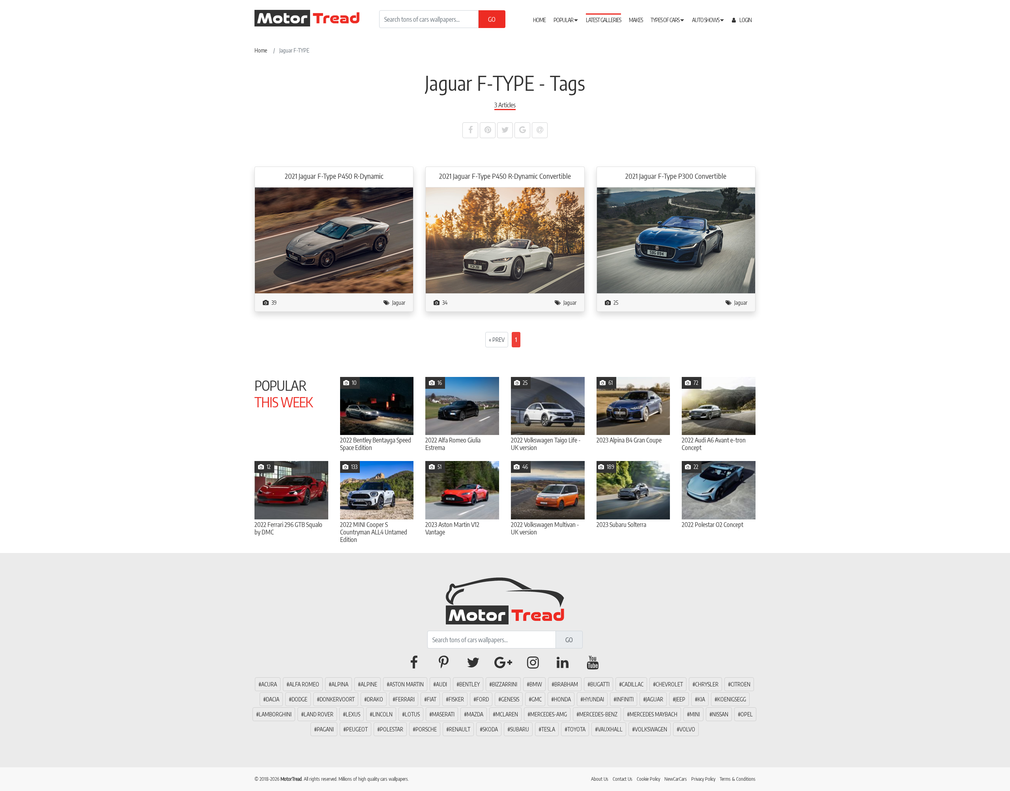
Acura (269, 684)
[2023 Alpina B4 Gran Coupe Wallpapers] (633, 406)
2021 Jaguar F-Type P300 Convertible (675, 176)
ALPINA (339, 684)
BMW (535, 684)
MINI (695, 714)
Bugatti (600, 684)
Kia (701, 699)
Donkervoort (337, 699)
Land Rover (318, 714)
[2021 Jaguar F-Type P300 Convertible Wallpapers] (676, 239)
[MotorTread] (505, 599)
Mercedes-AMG (548, 714)
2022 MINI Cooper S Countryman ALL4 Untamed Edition (373, 532)
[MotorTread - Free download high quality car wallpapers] (313, 18)
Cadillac (632, 684)
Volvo (687, 729)
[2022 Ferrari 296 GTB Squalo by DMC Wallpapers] (291, 490)
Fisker (456, 699)
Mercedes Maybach (653, 714)
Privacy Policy (703, 779)
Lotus (412, 714)
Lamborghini (275, 714)
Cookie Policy (648, 779)
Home (539, 20)
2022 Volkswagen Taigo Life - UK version (546, 444)
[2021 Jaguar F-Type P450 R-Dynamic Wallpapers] (334, 239)
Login (745, 20)
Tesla (548, 729)
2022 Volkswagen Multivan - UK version (545, 528)
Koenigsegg (731, 699)
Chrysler (706, 684)
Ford (482, 699)
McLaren (507, 714)
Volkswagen (651, 729)
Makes (636, 20)
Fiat (431, 699)
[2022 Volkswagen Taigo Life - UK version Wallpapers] (548, 406)
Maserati (443, 714)
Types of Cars (665, 20)
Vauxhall (610, 729)
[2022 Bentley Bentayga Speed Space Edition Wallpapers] (377, 406)
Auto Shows (706, 20)
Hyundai (593, 699)
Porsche (426, 729)
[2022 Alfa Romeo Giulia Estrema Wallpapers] (462, 406)
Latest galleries (603, 20)
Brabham (566, 684)
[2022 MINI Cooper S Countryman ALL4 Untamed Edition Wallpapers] (377, 490)
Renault (459, 729)
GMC (536, 699)
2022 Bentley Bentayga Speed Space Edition (375, 444)
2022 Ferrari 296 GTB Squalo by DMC (288, 528)
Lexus (353, 714)
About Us (599, 779)
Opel (747, 714)
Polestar (391, 729)
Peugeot (357, 729)
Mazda (475, 714)
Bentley (469, 684)
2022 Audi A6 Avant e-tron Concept (714, 444)
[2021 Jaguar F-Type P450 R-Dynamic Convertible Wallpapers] (505, 239)
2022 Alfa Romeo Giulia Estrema (453, 444)
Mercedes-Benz (598, 714)
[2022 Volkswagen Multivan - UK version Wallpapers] (548, 490)
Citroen (740, 684)
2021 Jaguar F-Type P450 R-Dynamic (334, 176)
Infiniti (625, 699)
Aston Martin (406, 684)
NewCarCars (675, 779)
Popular (564, 20)
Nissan (720, 714)
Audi (441, 684)
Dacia (272, 699)
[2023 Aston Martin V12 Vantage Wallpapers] (462, 490)
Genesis (510, 699)
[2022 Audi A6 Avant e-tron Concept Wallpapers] (719, 406)
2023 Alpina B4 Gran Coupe (629, 440)
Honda (562, 699)
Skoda (490, 729)
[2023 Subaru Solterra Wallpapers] (633, 490)
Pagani (325, 729)
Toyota (576, 729)
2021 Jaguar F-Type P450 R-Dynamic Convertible (505, 176)
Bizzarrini (504, 684)
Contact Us (622, 779)
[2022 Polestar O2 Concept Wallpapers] (719, 490)
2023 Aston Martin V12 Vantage (452, 528)
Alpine (369, 684)
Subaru (519, 729)
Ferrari (405, 699)
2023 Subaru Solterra (621, 525)
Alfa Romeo (304, 684)
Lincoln (382, 714)
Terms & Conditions (738, 779)
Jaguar (398, 302)
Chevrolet (669, 684)
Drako (375, 699)
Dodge (299, 699)
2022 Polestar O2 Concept (712, 525)
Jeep (680, 699)
